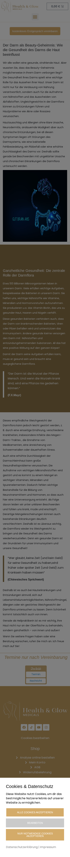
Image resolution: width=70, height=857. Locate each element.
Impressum (48, 847)
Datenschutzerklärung (22, 847)
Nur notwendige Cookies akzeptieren (35, 834)
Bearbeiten (35, 822)
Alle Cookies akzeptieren (35, 812)
